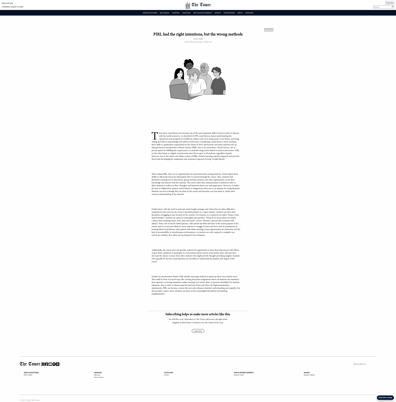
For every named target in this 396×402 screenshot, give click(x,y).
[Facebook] (46, 364)
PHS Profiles (28, 375)
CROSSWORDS (229, 13)
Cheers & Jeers (99, 377)
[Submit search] (392, 7)
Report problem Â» (359, 364)
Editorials (97, 375)
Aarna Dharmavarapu (193, 42)
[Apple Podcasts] (57, 364)
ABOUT (240, 13)
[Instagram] (43, 364)
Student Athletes (309, 375)
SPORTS (218, 13)
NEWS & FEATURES (150, 13)
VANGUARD (186, 13)
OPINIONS (176, 13)
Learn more (198, 331)
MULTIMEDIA (164, 13)
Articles (166, 375)
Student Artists (239, 375)
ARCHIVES (249, 13)
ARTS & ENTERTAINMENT (202, 13)
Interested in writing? (385, 397)
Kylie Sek (208, 42)
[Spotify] (54, 364)
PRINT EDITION (7, 3)
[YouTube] (50, 364)
